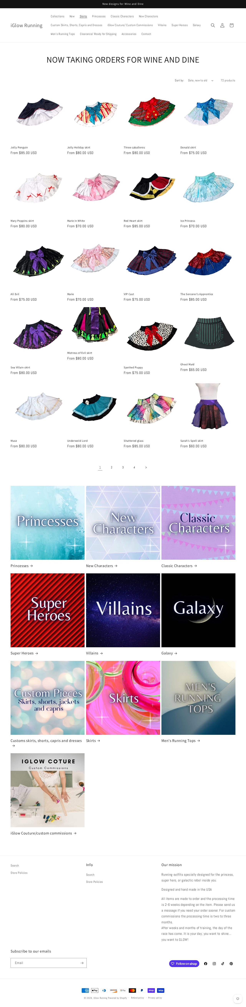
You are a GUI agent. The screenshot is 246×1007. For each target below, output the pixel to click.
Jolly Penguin (19, 147)
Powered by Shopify (117, 998)
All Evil (15, 294)
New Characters (99, 565)
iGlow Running (100, 998)
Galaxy (167, 653)
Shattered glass (134, 440)
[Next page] (145, 467)
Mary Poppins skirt (22, 220)
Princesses (20, 565)
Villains (92, 653)
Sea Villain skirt (20, 367)
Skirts (91, 740)
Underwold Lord (77, 440)
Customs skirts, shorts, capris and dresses (46, 740)
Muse (14, 440)
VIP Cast (129, 294)
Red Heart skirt (133, 220)
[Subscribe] (81, 963)
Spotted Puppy (133, 367)
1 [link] (100, 467)
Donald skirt (188, 147)
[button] (213, 25)
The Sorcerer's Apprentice (196, 294)
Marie (70, 294)
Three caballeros (134, 147)
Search (15, 865)
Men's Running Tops (178, 740)
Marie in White (76, 220)
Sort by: (179, 80)
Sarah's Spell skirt (192, 440)
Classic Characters (177, 565)
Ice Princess (187, 220)
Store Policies (19, 873)
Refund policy (137, 997)
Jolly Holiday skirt (79, 147)
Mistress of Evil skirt (79, 353)
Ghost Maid (187, 364)
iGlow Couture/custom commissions (41, 833)
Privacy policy (155, 997)
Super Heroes (22, 653)
